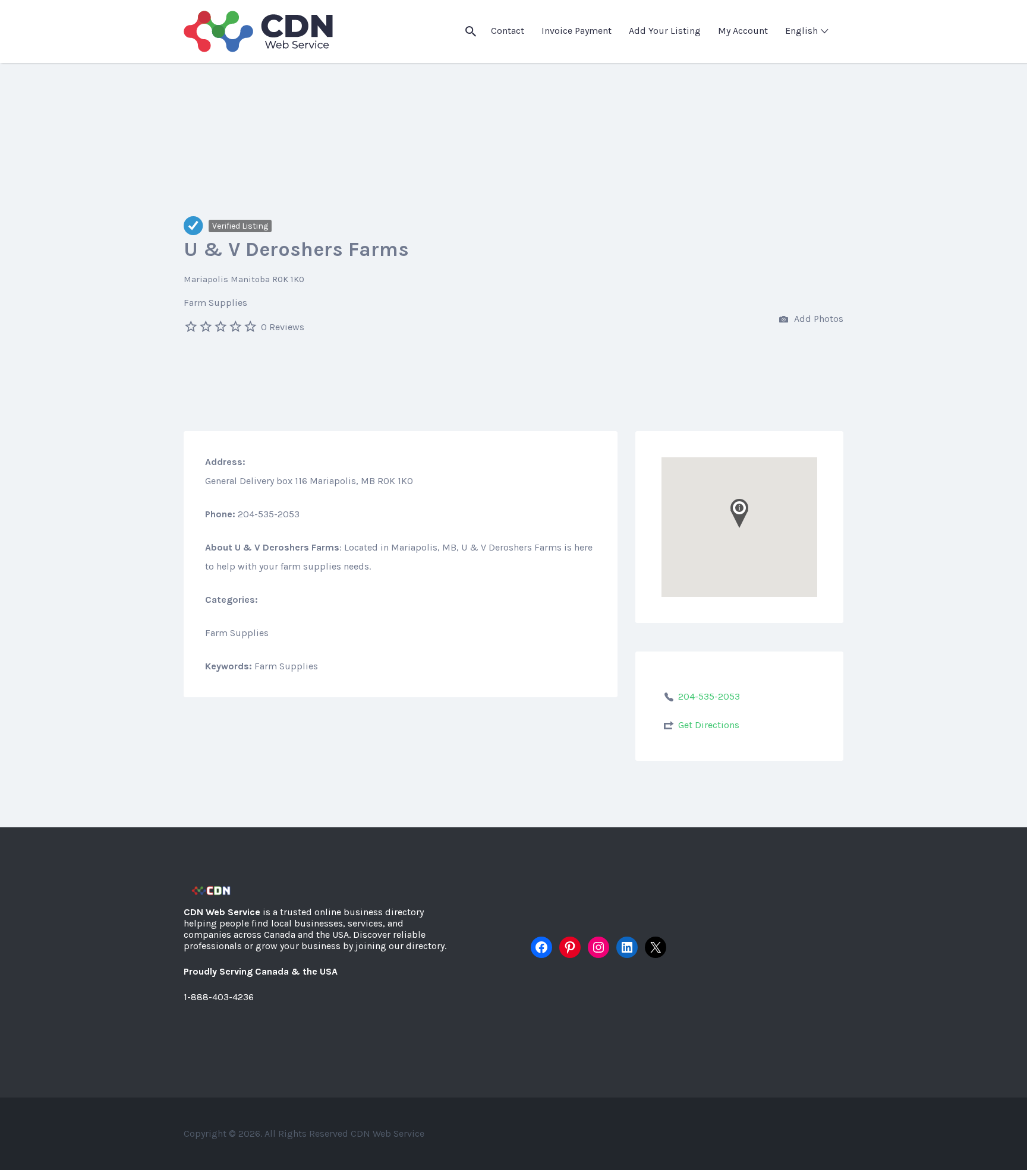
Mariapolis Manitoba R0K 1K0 (244, 279)
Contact (507, 30)
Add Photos (817, 318)
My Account (743, 30)
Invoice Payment (576, 30)
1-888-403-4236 (219, 997)
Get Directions (708, 725)
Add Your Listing (665, 30)
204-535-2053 (709, 696)
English (801, 30)
